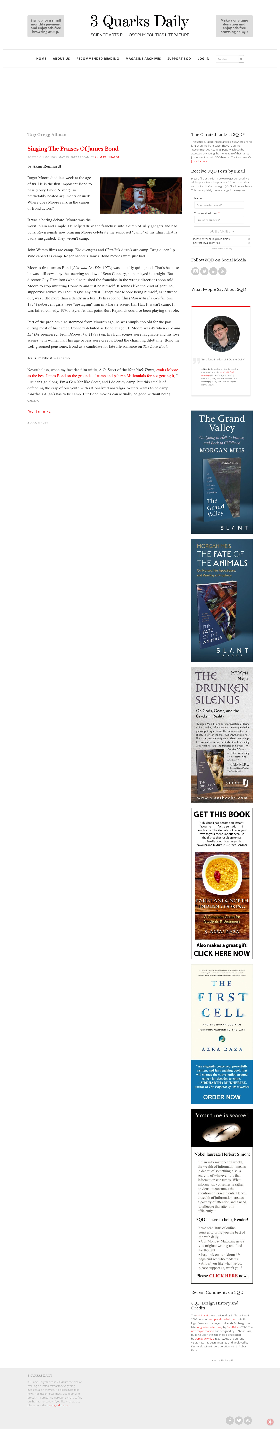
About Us (61, 58)
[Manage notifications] (270, 1422)
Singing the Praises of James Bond (72, 149)
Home (41, 58)
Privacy (229, 248)
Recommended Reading (97, 58)
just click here (199, 161)
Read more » (39, 411)
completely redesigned (222, 1319)
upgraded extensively (210, 1327)
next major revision (202, 1331)
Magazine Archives (143, 58)
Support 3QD (179, 58)
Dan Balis (232, 1327)
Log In (203, 58)
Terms (220, 248)
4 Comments (38, 423)
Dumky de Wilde (204, 1338)
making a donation (58, 1405)
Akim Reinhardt (107, 157)
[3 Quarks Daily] (140, 37)
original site (203, 1315)
